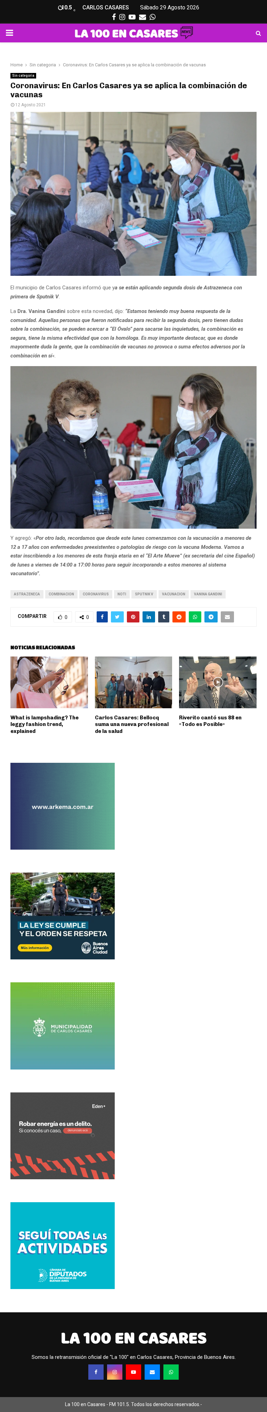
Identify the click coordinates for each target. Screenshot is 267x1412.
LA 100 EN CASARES (134, 1338)
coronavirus (96, 594)
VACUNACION (173, 594)
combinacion (61, 594)
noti (122, 594)
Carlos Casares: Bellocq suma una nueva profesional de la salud (132, 724)
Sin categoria (23, 75)
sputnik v (144, 594)
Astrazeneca (27, 594)
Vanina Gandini (208, 594)
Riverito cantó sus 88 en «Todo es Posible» (210, 721)
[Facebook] (96, 1372)
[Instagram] (114, 1372)
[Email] (152, 1372)
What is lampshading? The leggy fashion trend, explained (44, 724)
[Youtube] (133, 1372)
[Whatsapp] (171, 1372)
